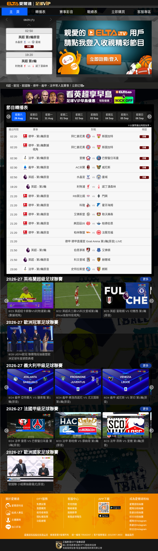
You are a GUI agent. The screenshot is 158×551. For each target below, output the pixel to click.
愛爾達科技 (17, 505)
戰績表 (92, 12)
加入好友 (16, 527)
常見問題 (72, 504)
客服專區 (144, 12)
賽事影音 (66, 12)
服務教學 (72, 512)
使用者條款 (42, 512)
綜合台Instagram (138, 529)
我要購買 (41, 508)
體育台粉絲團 (136, 508)
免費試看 (41, 504)
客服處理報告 (74, 516)
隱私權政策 (42, 516)
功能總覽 (41, 521)
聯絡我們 (129, 535)
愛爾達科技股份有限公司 (36, 535)
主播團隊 (16, 520)
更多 (145, 279)
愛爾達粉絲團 (136, 504)
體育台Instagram (138, 521)
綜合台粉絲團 (136, 516)
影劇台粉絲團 (136, 512)
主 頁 (14, 12)
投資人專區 (17, 512)
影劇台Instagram (138, 525)
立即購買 (118, 12)
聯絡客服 (72, 508)
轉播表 (40, 12)
